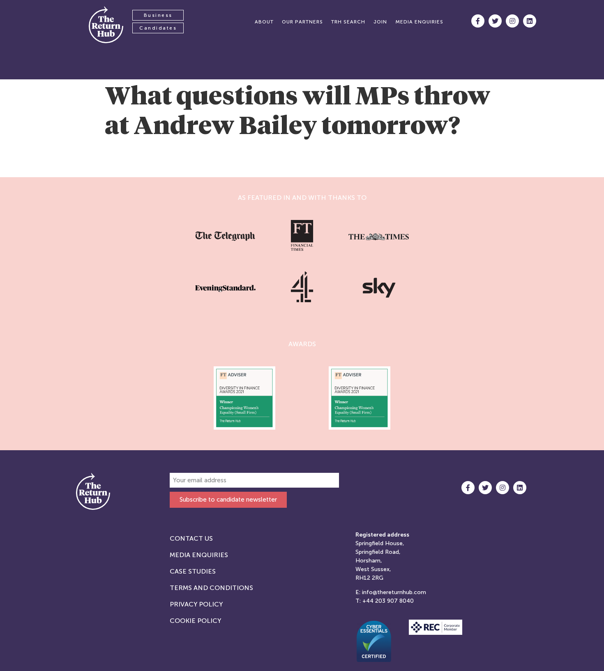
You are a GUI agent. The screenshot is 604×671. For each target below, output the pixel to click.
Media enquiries (419, 22)
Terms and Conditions (211, 588)
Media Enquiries (199, 555)
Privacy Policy (196, 604)
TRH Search (348, 22)
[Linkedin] (529, 21)
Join (380, 22)
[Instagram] (512, 21)
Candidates (158, 28)
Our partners (302, 22)
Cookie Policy (195, 621)
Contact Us (191, 538)
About (264, 22)
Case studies (193, 571)
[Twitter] (495, 21)
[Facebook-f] (477, 21)
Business (158, 15)
